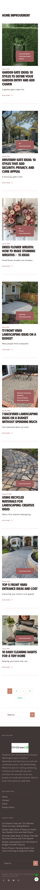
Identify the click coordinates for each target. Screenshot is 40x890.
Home (4, 803)
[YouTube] (13, 880)
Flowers (21, 231)
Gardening (22, 314)
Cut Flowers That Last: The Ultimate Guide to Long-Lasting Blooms (18, 824)
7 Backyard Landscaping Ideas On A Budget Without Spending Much (20, 418)
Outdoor (21, 59)
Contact (5, 800)
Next (20, 697)
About (5, 796)
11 (30, 691)
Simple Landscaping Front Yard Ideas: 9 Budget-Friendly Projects (19, 843)
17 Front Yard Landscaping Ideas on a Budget (19, 334)
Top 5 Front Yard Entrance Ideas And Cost (19, 586)
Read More (6, 95)
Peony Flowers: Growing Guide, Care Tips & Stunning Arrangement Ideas (18, 849)
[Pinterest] (9, 880)
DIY (20, 143)
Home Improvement (25, 56)
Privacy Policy (8, 807)
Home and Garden (24, 54)
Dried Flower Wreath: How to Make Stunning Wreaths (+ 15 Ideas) (18, 251)
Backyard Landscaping (24, 393)
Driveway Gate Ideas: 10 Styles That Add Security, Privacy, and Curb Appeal (19, 165)
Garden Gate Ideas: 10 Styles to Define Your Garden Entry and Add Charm (18, 78)
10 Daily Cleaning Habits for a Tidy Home (19, 654)
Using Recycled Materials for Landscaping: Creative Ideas (18, 503)
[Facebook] (4, 880)
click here (25, 781)
